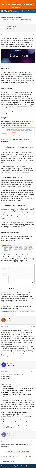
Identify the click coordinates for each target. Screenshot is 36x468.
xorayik (9, 363)
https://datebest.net (7, 445)
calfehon (10, 319)
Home (23, 466)
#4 (34, 441)
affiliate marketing (26, 19)
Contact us (4, 466)
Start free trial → (17, 7)
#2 (34, 326)
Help (18, 466)
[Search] (33, 11)
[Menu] (2, 11)
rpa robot (4, 22)
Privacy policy (12, 466)
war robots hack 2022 (17, 375)
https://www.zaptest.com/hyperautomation (15, 346)
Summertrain (6, 19)
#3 (34, 371)
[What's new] (28, 11)
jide (8, 433)
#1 (34, 34)
